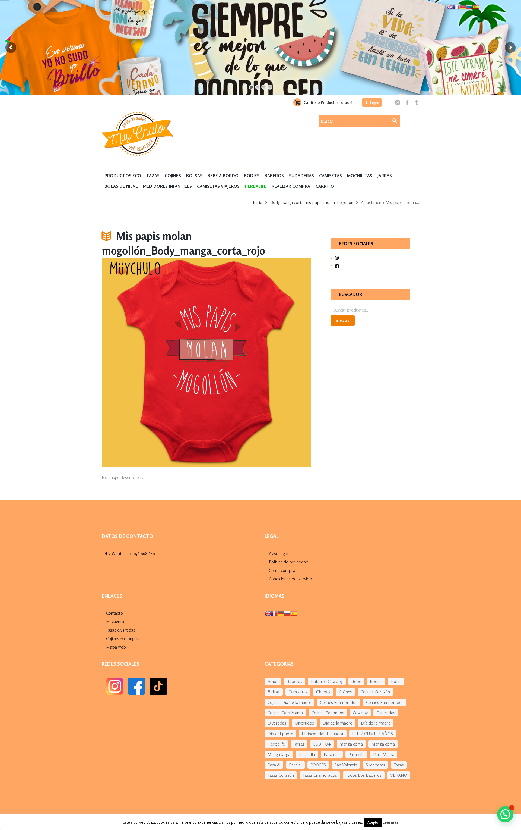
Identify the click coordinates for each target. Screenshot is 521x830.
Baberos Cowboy (327, 681)
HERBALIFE (255, 186)
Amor (273, 681)
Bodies (251, 175)
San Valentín (346, 765)
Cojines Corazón (375, 691)
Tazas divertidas (120, 630)
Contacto (114, 613)
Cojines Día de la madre (289, 702)
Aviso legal (278, 553)
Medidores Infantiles (167, 186)
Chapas (323, 691)
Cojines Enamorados (338, 702)
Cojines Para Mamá (285, 712)
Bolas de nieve (121, 186)
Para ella (307, 754)
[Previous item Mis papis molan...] (154, 362)
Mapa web (116, 647)
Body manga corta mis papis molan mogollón (311, 202)
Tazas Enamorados (320, 775)
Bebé (356, 681)
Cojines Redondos (328, 712)
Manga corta (383, 744)
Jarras (384, 175)
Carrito (325, 186)
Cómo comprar (283, 570)
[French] (274, 613)
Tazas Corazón (281, 775)
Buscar (342, 321)
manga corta (351, 744)
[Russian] (287, 613)
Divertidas (385, 712)
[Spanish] (294, 613)
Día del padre (280, 733)
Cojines (173, 175)
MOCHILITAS (359, 175)
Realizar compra (291, 186)
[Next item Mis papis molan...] (258, 362)
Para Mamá (383, 754)
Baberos (274, 175)
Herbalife (276, 744)
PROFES (318, 765)
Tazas (153, 175)
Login (374, 102)
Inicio (257, 202)
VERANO (398, 775)
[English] (268, 613)
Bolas (396, 681)
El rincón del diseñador (323, 733)
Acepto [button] (372, 822)
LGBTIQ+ (322, 744)
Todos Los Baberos (364, 775)
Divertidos (304, 723)
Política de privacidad (288, 562)
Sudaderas (301, 175)
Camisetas (330, 175)
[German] (281, 613)
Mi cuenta (115, 621)
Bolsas (194, 175)
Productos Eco (122, 175)
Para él (274, 765)
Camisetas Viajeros (218, 186)
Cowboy (360, 712)
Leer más (390, 822)
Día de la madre (337, 723)
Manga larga (279, 754)
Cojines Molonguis (122, 638)
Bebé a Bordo (223, 175)
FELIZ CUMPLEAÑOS (372, 733)
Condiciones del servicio (290, 578)
